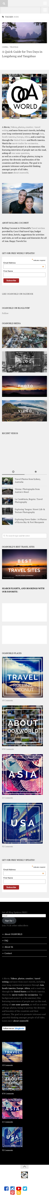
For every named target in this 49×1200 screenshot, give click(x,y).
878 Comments (8, 749)
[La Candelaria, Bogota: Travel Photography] (7, 501)
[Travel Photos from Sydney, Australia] (7, 481)
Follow (5, 313)
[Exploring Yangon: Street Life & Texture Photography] (7, 511)
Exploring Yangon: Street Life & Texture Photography (30, 510)
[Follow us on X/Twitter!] (24, 1189)
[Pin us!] (12, 1192)
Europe (20, 136)
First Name (8, 271)
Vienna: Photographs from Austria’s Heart (27, 490)
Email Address (23, 263)
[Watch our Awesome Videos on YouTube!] (18, 1189)
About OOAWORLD (13, 934)
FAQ (6, 940)
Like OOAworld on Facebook (17, 293)
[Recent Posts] (13, 472)
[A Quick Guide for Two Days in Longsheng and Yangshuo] (24, 32)
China (5, 47)
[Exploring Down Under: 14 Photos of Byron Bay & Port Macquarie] (7, 521)
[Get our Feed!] (18, 1192)
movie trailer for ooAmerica (25, 143)
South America (9, 136)
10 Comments (7, 700)
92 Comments (7, 846)
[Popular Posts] (35, 472)
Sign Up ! (9, 920)
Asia (42, 133)
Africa (27, 136)
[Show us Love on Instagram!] (12, 1189)
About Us (8, 946)
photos (21, 127)
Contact (8, 953)
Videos (14, 127)
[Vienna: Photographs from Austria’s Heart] (7, 491)
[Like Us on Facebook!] (6, 1189)
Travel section (38, 228)
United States (20, 140)
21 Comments (7, 798)
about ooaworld (20, 172)
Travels (14, 47)
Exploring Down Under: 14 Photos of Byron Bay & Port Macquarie (31, 521)
